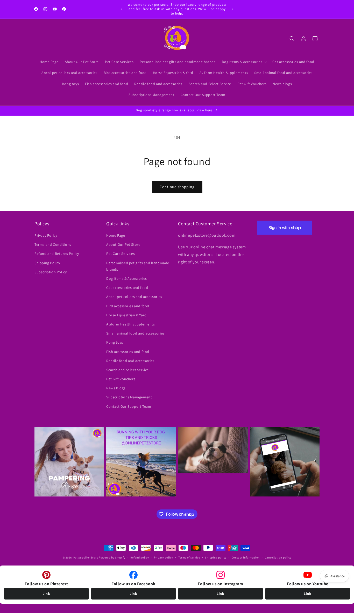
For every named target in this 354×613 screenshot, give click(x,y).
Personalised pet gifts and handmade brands (137, 266)
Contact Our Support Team (128, 406)
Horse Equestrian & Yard (126, 315)
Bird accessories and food (127, 306)
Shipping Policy (47, 263)
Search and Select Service (127, 369)
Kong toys (114, 342)
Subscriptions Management (129, 397)
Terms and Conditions (52, 244)
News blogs (115, 388)
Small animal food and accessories (135, 333)
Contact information (246, 557)
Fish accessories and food (127, 351)
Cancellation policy (278, 557)
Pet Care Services (120, 253)
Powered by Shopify (112, 557)
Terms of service (189, 557)
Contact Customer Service (205, 224)
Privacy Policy (45, 235)
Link (46, 593)
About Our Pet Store (123, 244)
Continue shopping (177, 186)
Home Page (115, 235)
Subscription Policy (50, 272)
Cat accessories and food (127, 287)
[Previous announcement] (122, 9)
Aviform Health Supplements (130, 324)
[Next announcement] (232, 9)
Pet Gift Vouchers (120, 379)
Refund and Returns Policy (56, 253)
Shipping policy (215, 557)
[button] (244, 61)
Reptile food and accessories (130, 360)
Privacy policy (163, 557)
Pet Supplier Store (85, 557)
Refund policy (139, 557)
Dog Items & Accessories (126, 278)
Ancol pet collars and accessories (134, 297)
